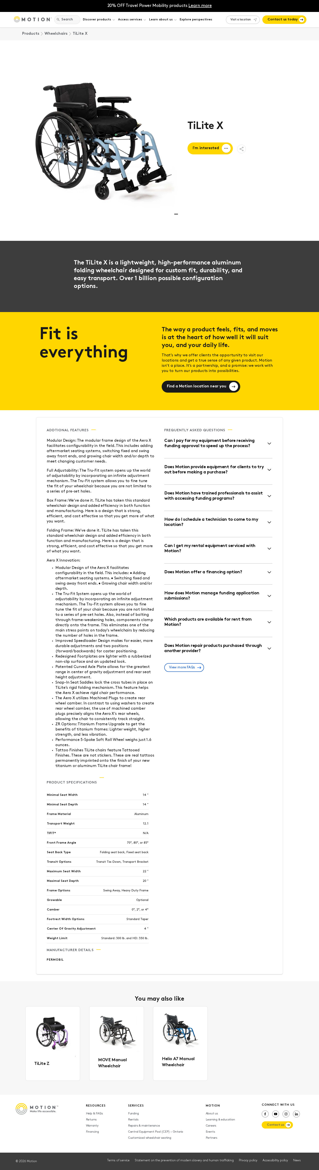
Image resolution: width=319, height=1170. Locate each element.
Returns (91, 1119)
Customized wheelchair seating (149, 1138)
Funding (133, 1113)
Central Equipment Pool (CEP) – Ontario (155, 1132)
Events (210, 1132)
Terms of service (118, 1160)
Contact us (275, 1125)
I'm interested (206, 148)
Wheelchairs (55, 34)
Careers (211, 1125)
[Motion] (32, 19)
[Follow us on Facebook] (265, 1114)
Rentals (133, 1119)
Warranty (92, 1125)
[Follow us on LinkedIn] (296, 1114)
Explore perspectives (196, 19)
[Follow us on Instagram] (286, 1114)
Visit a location (240, 19)
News (297, 1160)
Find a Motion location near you (196, 386)
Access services (130, 19)
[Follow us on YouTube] (275, 1114)
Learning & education (220, 1119)
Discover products (97, 19)
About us (212, 1113)
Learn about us (161, 19)
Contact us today (283, 19)
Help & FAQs (94, 1113)
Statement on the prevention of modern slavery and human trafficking (184, 1160)
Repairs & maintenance (144, 1125)
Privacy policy (248, 1160)
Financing (92, 1132)
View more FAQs (182, 667)
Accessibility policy (275, 1160)
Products (30, 34)
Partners (211, 1138)
